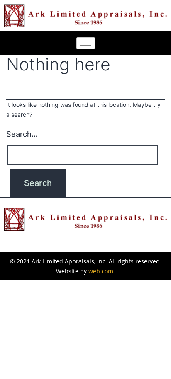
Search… (22, 134)
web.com (100, 271)
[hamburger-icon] (85, 43)
